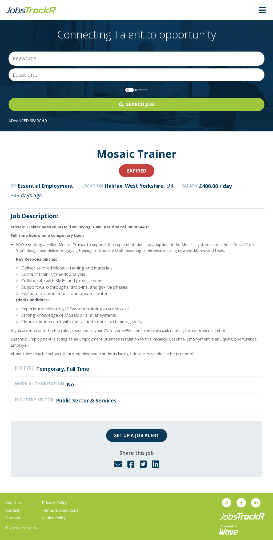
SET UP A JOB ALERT (136, 435)
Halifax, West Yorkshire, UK (139, 185)
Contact (12, 510)
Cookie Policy (54, 517)
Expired (136, 171)
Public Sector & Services (86, 400)
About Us (13, 502)
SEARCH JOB (140, 104)
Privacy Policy (54, 502)
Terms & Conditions (60, 510)
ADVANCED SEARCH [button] (27, 120)
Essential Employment (45, 185)
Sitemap (12, 517)
